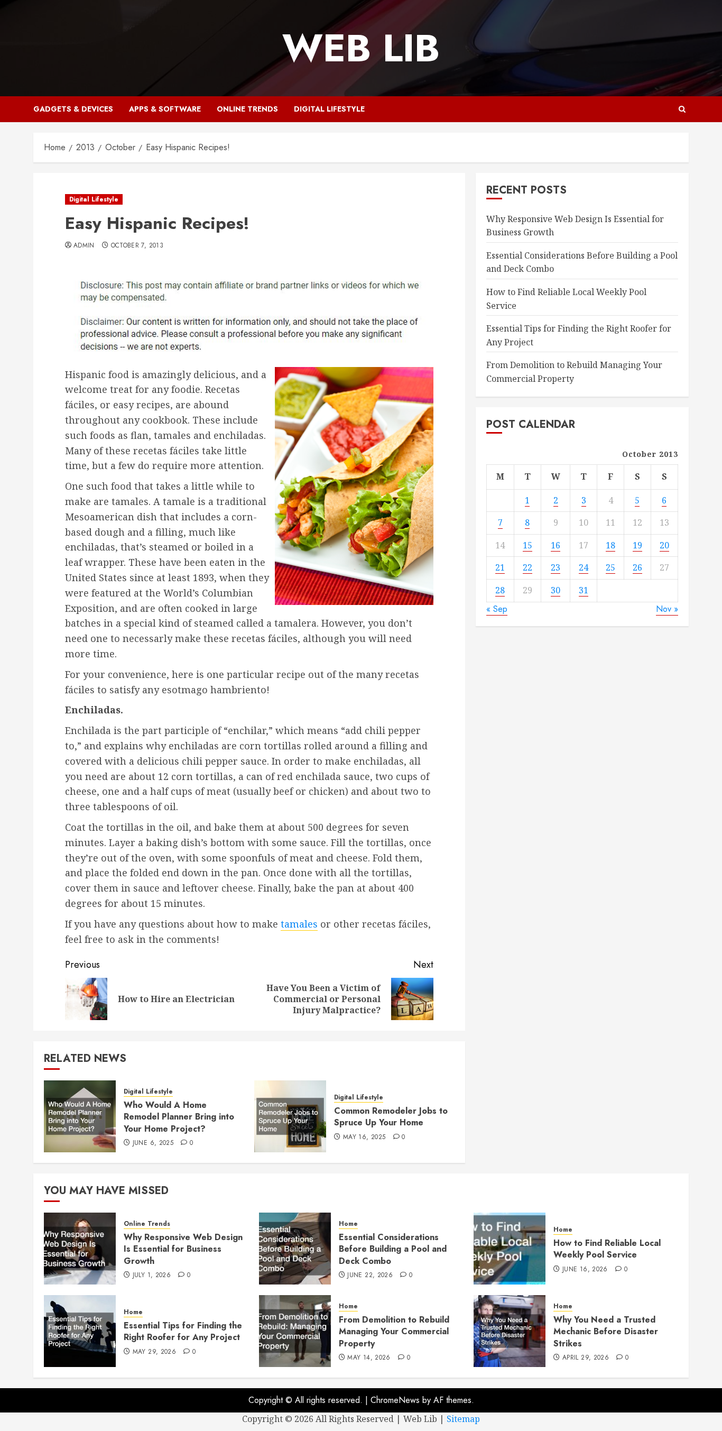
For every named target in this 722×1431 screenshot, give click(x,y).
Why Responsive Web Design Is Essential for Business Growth (183, 1249)
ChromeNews (395, 1400)
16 (555, 545)
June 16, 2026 (585, 1269)
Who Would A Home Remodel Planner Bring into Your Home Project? (179, 1117)
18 (610, 545)
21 (500, 567)
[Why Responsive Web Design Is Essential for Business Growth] (80, 1249)
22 (527, 567)
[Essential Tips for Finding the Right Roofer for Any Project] (80, 1331)
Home (348, 1223)
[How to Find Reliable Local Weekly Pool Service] (509, 1249)
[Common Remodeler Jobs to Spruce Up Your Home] (290, 1116)
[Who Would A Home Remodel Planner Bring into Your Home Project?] (80, 1116)
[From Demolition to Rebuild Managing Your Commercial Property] (295, 1331)
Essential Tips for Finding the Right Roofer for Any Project (183, 1331)
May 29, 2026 (154, 1352)
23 (555, 567)
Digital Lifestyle (329, 109)
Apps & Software (165, 109)
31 (583, 590)
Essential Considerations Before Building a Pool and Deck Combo (393, 1249)
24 (583, 567)
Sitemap (463, 1419)
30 (555, 590)
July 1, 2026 (152, 1275)
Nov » (667, 608)
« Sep (496, 608)
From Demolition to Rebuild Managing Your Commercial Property (394, 1332)
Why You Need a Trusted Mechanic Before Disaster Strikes (605, 1332)
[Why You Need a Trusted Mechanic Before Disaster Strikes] (509, 1331)
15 (527, 545)
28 (500, 590)
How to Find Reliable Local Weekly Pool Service (607, 1249)
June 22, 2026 (370, 1275)
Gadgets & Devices (73, 109)
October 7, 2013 (137, 246)
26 (637, 567)
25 (610, 567)
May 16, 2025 (364, 1137)
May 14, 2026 (368, 1358)
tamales (299, 924)
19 (637, 545)
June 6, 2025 (153, 1143)
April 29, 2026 (585, 1358)
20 (664, 545)
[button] (682, 109)
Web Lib (361, 48)
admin (84, 246)
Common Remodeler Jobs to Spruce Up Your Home (391, 1117)
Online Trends (247, 109)
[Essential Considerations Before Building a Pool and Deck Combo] (295, 1249)
